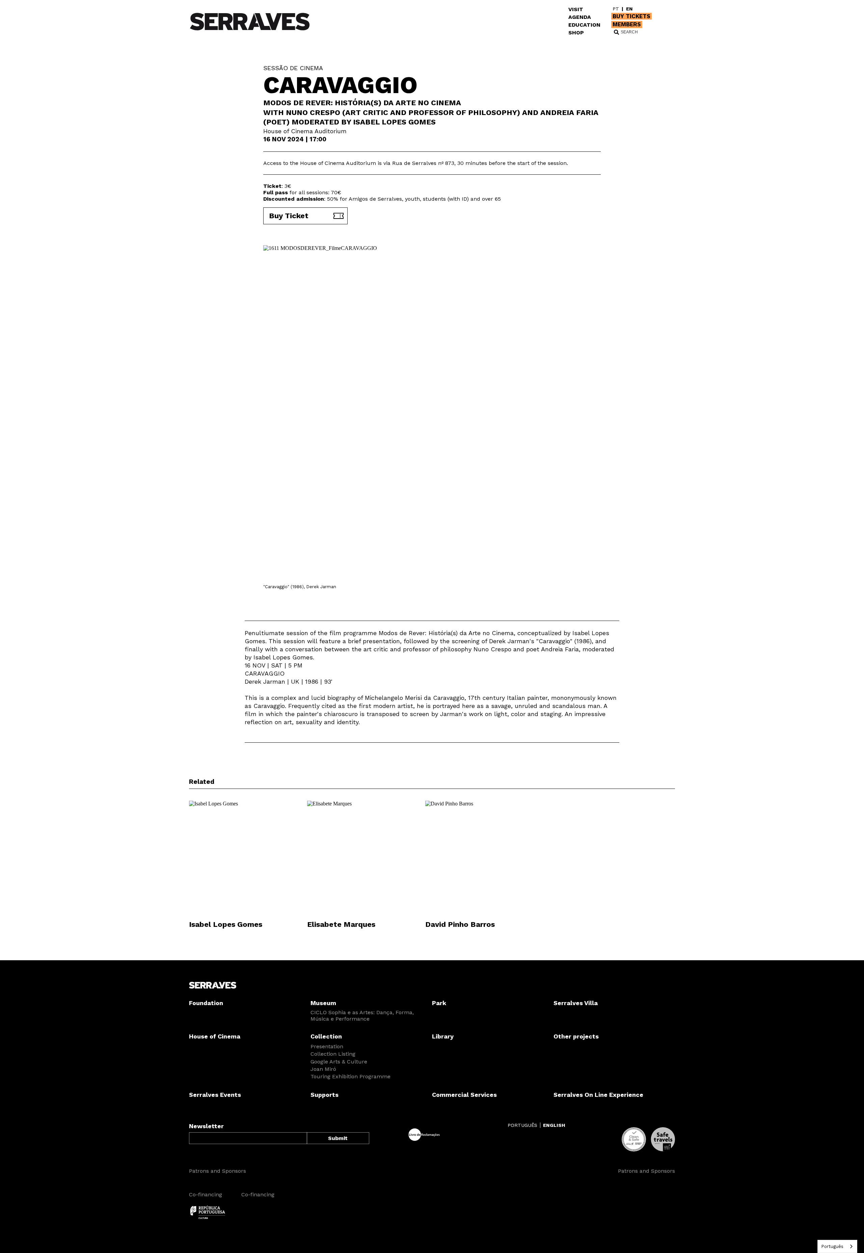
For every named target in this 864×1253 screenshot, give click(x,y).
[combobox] (837, 1246)
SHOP (576, 32)
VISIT (575, 9)
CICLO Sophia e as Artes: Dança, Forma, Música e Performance (362, 1015)
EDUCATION (584, 25)
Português (832, 1246)
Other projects (576, 1036)
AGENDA (579, 17)
